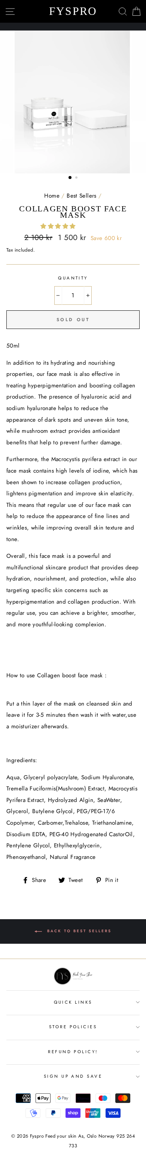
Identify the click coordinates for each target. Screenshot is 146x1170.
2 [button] (77, 178)
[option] (73, 102)
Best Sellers (82, 196)
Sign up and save (73, 1076)
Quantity (73, 278)
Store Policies (73, 1027)
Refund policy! (73, 1052)
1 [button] (70, 178)
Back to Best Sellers (78, 931)
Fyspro (73, 11)
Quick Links (73, 1002)
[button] (58, 226)
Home (52, 196)
